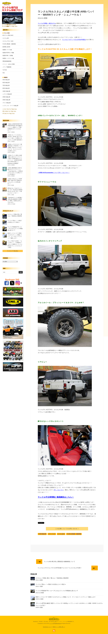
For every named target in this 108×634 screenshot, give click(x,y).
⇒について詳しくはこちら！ (54, 172)
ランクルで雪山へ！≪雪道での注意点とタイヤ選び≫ (51, 584)
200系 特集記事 (6, 97)
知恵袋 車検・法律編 (8, 55)
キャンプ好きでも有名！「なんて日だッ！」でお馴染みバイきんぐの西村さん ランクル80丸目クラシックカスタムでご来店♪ (15, 244)
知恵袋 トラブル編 (7, 49)
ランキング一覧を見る (12, 251)
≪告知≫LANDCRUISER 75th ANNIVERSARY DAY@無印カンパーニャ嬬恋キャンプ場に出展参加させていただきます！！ (15, 127)
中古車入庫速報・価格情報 (9, 44)
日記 (4, 72)
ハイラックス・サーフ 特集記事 (10, 105)
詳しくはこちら (58, 490)
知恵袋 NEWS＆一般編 (8, 52)
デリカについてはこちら (9, 113)
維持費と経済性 (6, 46)
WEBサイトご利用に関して (59, 627)
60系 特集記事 (6, 82)
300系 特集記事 (6, 99)
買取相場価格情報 (7, 61)
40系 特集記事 (6, 79)
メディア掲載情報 (7, 67)
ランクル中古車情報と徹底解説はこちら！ (56, 497)
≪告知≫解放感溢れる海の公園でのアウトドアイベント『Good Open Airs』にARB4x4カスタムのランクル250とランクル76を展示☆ (15, 171)
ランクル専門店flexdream (55, 623)
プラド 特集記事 (7, 102)
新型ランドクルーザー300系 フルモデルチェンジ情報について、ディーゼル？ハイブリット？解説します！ (66, 597)
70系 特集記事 (6, 85)
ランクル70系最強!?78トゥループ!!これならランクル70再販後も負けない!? (15, 228)
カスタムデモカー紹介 (8, 41)
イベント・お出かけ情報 (9, 64)
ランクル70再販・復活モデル (47, 23)
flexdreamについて (47, 627)
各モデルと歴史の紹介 (8, 35)
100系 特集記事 (6, 91)
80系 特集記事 (6, 88)
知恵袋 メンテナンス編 (8, 58)
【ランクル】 (51, 534)
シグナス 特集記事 (7, 94)
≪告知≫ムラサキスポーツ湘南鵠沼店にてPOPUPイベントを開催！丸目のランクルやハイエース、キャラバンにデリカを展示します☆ (15, 147)
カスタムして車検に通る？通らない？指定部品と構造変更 (52, 578)
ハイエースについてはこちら (10, 109)
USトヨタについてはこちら (9, 111)
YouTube (5, 69)
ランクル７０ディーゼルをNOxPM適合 (74, 39)
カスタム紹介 (6, 38)
